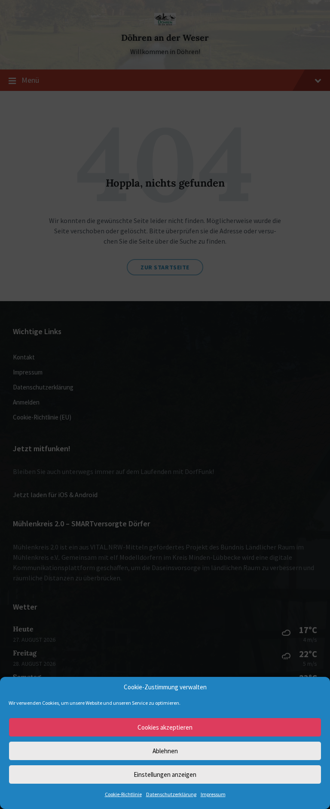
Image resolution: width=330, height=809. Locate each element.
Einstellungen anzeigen (165, 774)
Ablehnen (165, 751)
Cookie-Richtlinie (123, 794)
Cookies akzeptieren (165, 727)
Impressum (213, 794)
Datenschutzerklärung (171, 794)
